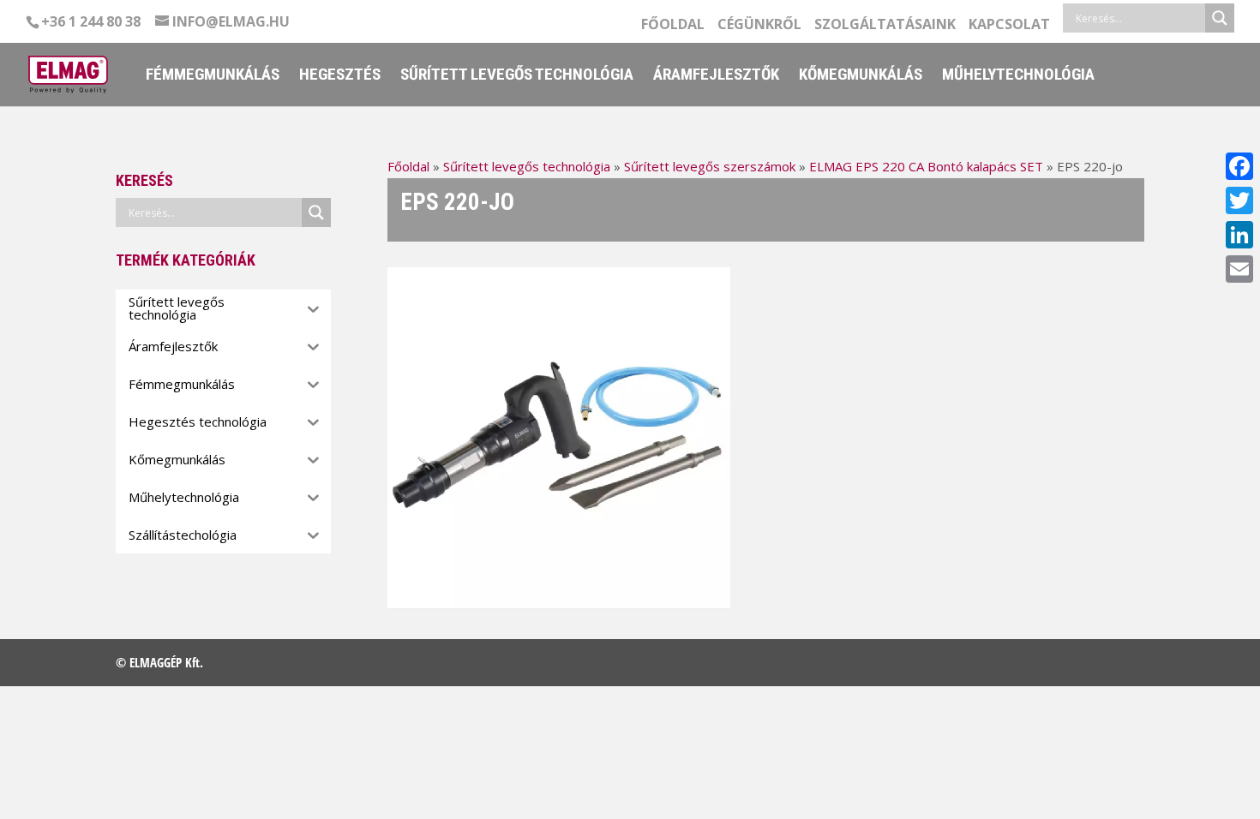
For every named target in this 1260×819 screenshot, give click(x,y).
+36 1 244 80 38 (91, 21)
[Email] (1239, 269)
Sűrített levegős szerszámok (709, 166)
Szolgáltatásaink (885, 25)
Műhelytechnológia (1018, 76)
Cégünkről (759, 25)
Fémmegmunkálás (212, 76)
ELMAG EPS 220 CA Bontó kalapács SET (926, 166)
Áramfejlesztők (716, 76)
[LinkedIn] (1239, 235)
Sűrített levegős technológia (516, 76)
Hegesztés (340, 76)
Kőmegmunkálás (860, 76)
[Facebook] (1239, 166)
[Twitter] (1239, 200)
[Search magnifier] (1219, 18)
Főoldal (673, 25)
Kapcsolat (1009, 25)
